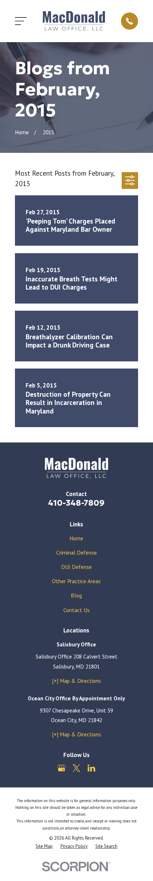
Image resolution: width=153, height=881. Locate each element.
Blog (76, 595)
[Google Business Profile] (61, 768)
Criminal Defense (76, 552)
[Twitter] (76, 768)
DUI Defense (76, 566)
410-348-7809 (76, 502)
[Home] (74, 20)
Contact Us (76, 610)
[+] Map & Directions (76, 680)
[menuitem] (44, 846)
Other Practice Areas (76, 581)
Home (76, 538)
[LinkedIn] (91, 768)
